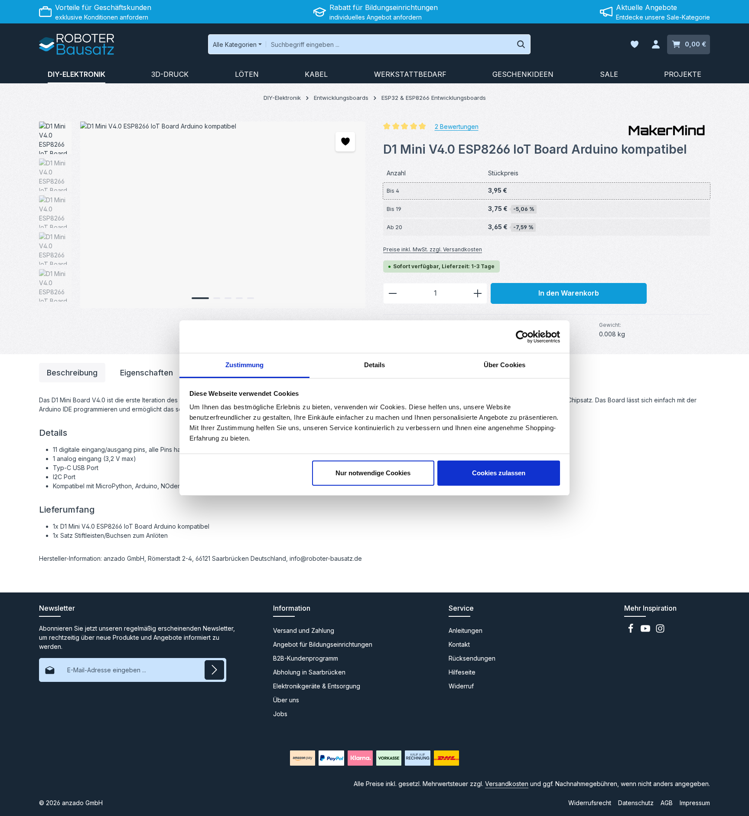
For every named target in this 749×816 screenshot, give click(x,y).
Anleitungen (465, 630)
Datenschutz (636, 802)
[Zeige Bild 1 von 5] (200, 298)
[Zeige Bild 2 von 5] (216, 298)
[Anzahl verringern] (392, 293)
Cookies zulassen (498, 473)
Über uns (286, 700)
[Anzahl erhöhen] (478, 293)
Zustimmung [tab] (244, 365)
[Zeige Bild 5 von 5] (250, 298)
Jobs (280, 713)
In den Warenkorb (568, 293)
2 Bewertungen (457, 126)
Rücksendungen (472, 658)
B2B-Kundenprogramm (305, 658)
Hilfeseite (462, 672)
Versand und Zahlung (303, 630)
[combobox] (389, 44)
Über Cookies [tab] (504, 365)
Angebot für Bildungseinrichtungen (322, 644)
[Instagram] (660, 631)
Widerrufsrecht (589, 802)
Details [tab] (374, 365)
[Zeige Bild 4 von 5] (239, 298)
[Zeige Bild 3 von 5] (228, 298)
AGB (667, 802)
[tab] (72, 372)
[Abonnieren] (214, 670)
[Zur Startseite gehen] (76, 44)
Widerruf (461, 686)
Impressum (695, 802)
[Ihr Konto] (655, 44)
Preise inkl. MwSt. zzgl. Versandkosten (432, 249)
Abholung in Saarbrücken (309, 672)
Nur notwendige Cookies (372, 473)
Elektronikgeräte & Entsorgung (316, 686)
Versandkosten (506, 783)
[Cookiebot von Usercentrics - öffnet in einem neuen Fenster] (522, 336)
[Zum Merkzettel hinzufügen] (345, 141)
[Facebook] (631, 631)
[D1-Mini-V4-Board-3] (222, 215)
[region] (202, 215)
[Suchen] (521, 44)
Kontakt (459, 644)
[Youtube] (646, 631)
